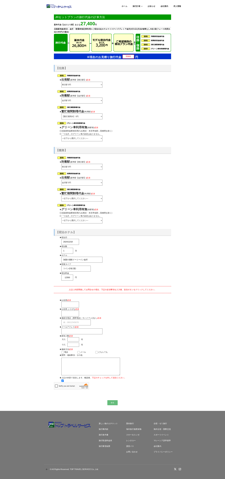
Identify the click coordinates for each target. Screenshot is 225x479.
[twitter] (175, 469)
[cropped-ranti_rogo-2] (59, 5)
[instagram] (180, 469)
